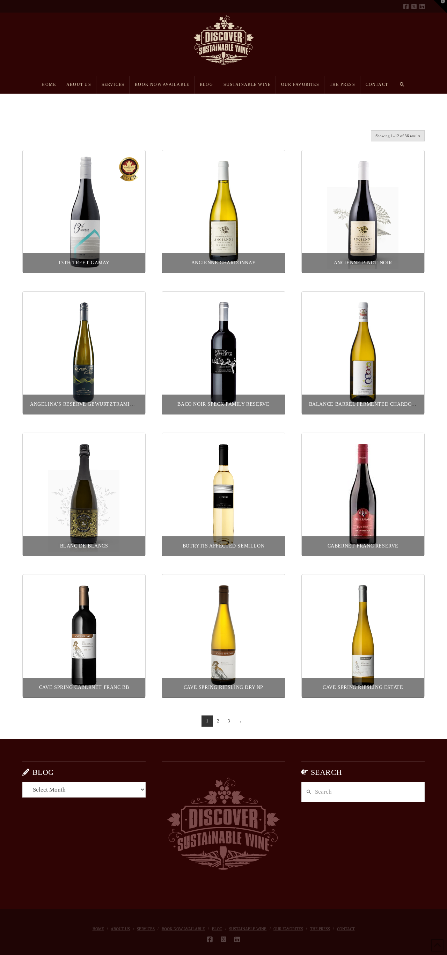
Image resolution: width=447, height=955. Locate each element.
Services (146, 929)
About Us (120, 929)
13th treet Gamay (84, 262)
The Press (320, 929)
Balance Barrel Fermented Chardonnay (367, 404)
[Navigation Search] (402, 85)
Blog (217, 929)
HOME (98, 929)
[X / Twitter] (414, 6)
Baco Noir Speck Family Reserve (223, 404)
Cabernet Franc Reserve (363, 546)
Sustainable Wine (247, 929)
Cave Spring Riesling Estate (363, 687)
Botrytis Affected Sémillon (224, 546)
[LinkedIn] (422, 6)
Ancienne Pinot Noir (363, 262)
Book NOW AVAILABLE (183, 929)
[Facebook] (406, 6)
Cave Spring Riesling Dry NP (223, 687)
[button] (440, 6)
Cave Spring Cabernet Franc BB (84, 687)
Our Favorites (288, 929)
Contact (346, 929)
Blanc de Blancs (84, 546)
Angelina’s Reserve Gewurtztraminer (85, 404)
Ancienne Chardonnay (223, 262)
